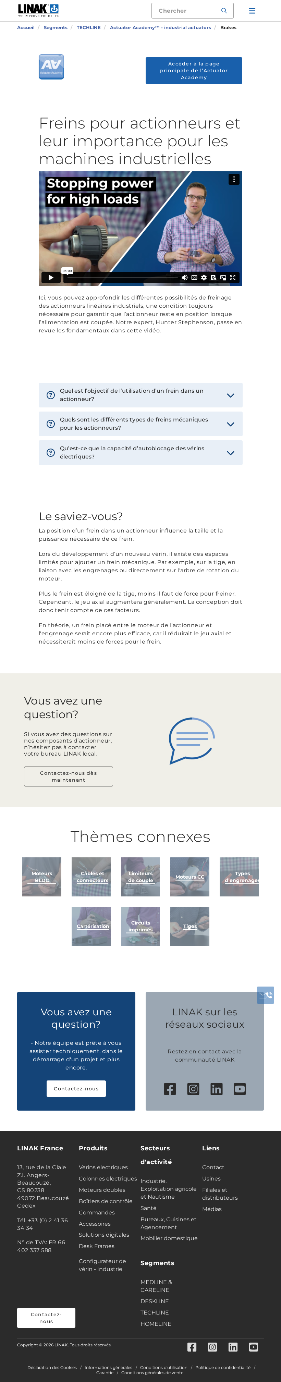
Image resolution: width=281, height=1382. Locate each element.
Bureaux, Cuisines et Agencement (168, 1223)
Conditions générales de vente (152, 1372)
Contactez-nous (76, 1089)
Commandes (97, 1212)
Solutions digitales (104, 1235)
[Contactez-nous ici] (265, 995)
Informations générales (108, 1367)
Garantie (104, 1372)
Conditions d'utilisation (163, 1367)
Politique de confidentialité (223, 1367)
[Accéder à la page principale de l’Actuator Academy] (51, 67)
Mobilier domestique (169, 1238)
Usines (211, 1178)
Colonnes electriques (108, 1178)
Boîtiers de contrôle (106, 1201)
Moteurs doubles (102, 1190)
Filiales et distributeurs (220, 1194)
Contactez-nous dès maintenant (68, 776)
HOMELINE (155, 1324)
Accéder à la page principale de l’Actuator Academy (194, 71)
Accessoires (95, 1224)
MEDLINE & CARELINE (156, 1286)
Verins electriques (103, 1167)
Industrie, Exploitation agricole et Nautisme (168, 1189)
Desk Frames (96, 1246)
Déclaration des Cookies (52, 1367)
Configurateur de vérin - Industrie (102, 1265)
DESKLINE (154, 1301)
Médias (212, 1209)
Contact (213, 1167)
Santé (148, 1208)
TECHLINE (154, 1312)
